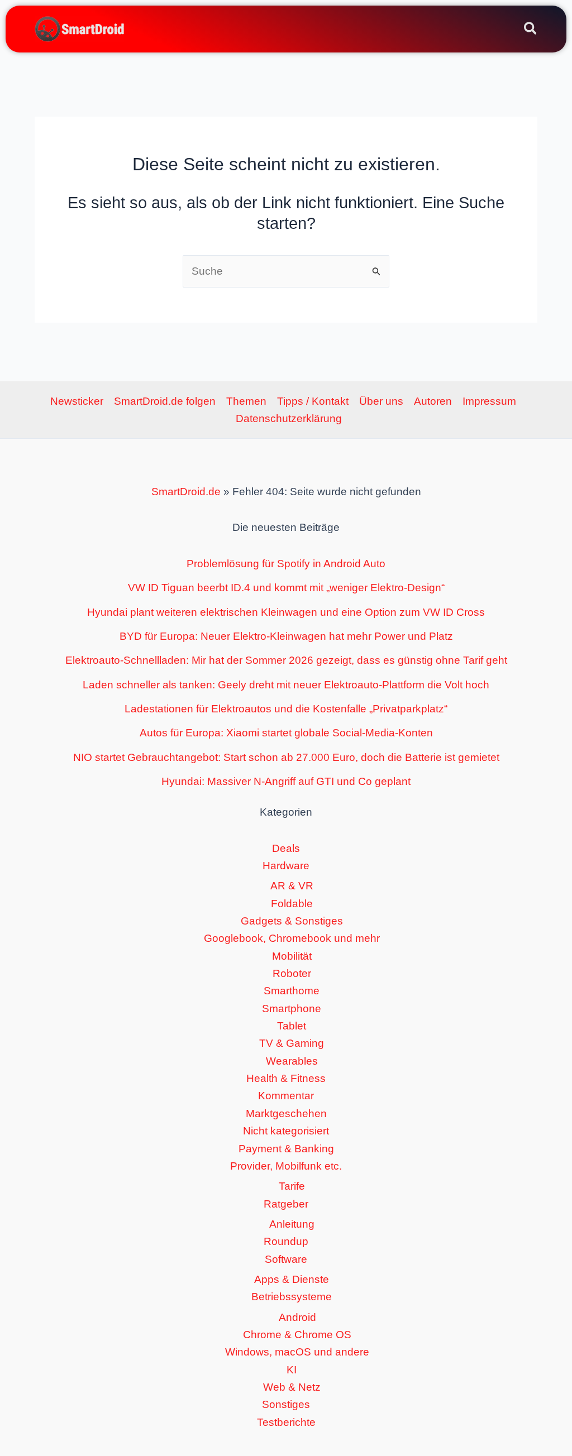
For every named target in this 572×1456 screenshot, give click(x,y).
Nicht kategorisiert (286, 1131)
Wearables (292, 1061)
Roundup (286, 1241)
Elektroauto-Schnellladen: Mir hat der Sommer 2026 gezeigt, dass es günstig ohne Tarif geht (286, 660)
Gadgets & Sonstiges (292, 921)
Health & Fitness (286, 1078)
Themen (246, 401)
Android (297, 1317)
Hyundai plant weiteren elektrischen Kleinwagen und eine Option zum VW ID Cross (286, 612)
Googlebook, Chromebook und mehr (292, 938)
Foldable (292, 903)
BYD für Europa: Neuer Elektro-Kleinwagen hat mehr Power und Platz (286, 636)
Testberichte (286, 1422)
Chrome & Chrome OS (297, 1334)
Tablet (291, 1026)
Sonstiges (286, 1404)
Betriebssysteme (291, 1296)
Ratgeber (286, 1204)
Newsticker (76, 401)
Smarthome (292, 991)
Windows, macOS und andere (297, 1352)
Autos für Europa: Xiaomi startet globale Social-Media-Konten (286, 733)
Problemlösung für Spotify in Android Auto (286, 563)
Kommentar (286, 1095)
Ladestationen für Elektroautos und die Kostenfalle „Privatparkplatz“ (286, 709)
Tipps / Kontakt (313, 401)
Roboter (292, 973)
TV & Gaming (291, 1043)
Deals (286, 848)
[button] (531, 30)
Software (286, 1259)
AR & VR (291, 886)
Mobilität (292, 956)
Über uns (381, 401)
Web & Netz (292, 1387)
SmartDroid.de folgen (165, 401)
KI (292, 1370)
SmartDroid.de (186, 491)
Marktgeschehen (286, 1113)
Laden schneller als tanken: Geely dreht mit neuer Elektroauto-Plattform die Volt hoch (286, 685)
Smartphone (291, 1008)
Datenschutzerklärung (289, 418)
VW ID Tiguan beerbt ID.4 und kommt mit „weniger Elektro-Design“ (286, 587)
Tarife (292, 1186)
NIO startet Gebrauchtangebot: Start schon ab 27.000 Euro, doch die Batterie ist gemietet (286, 757)
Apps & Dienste (291, 1279)
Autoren (433, 401)
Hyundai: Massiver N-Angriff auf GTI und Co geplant (286, 781)
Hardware (286, 865)
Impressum (489, 401)
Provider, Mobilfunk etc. (286, 1166)
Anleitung (291, 1224)
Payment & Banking (286, 1149)
